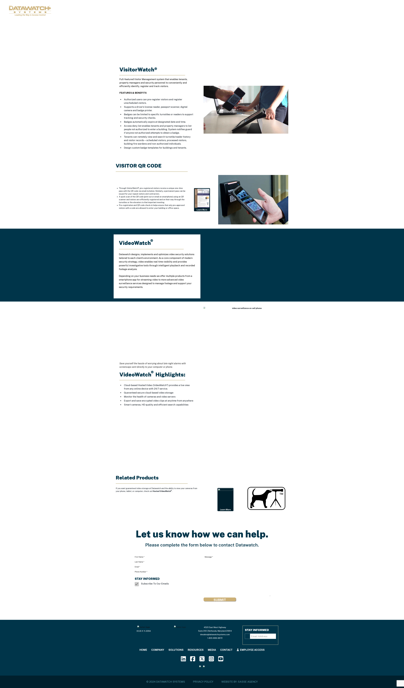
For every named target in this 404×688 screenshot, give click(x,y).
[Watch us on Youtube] (220, 660)
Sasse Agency (248, 681)
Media (358, 10)
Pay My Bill (388, 10)
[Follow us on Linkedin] (183, 660)
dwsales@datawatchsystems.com (215, 634)
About (312, 10)
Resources (343, 10)
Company (157, 649)
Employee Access (252, 649)
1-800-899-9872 (215, 638)
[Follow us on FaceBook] (192, 660)
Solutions (326, 10)
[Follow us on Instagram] (211, 660)
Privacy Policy (203, 681)
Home (300, 10)
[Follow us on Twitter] (202, 660)
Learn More (202, 210)
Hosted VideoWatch (162, 491)
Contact (372, 10)
